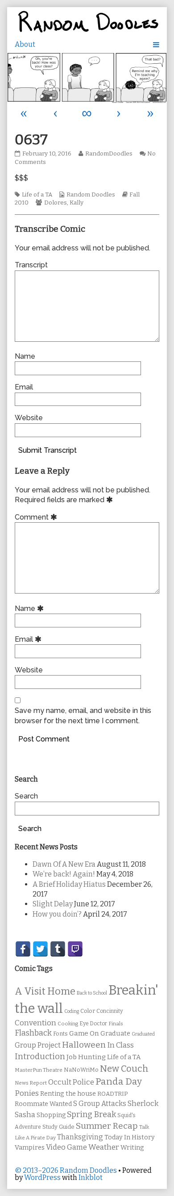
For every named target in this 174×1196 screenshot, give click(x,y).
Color (87, 1011)
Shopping (51, 1115)
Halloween (84, 1045)
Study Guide (58, 1126)
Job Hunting (86, 1057)
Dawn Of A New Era (64, 864)
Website (29, 418)
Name (25, 356)
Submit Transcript (47, 450)
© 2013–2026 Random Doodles (66, 1170)
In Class (120, 1045)
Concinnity (109, 1011)
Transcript (31, 265)
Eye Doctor (93, 1023)
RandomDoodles (109, 153)
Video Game (66, 1147)
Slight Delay (53, 904)
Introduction (40, 1056)
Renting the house (68, 1094)
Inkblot (91, 1177)
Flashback (33, 1033)
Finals (115, 1023)
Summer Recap (107, 1126)
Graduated (143, 1034)
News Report (31, 1083)
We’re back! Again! (64, 874)
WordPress (42, 1177)
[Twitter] (40, 949)
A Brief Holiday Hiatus (69, 884)
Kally (76, 202)
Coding (71, 1011)
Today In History (129, 1137)
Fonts (60, 1033)
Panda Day (118, 1081)
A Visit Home (45, 991)
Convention (35, 1023)
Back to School (92, 993)
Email (24, 387)
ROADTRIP (112, 1094)
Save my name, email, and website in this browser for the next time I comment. (83, 715)
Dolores (55, 202)
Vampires (30, 1147)
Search (26, 796)
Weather (103, 1147)
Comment (37, 517)
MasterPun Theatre (38, 1070)
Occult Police (71, 1082)
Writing (132, 1147)
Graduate (115, 1033)
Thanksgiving (80, 1137)
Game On (84, 1033)
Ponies (27, 1093)
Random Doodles (90, 194)
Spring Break (91, 1114)
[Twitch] (75, 949)
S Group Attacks (99, 1103)
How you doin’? (57, 914)
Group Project (38, 1045)
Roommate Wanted (43, 1104)
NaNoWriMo (81, 1069)
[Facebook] (23, 949)
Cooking (68, 1023)
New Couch (124, 1068)
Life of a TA (37, 194)
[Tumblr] (58, 949)
